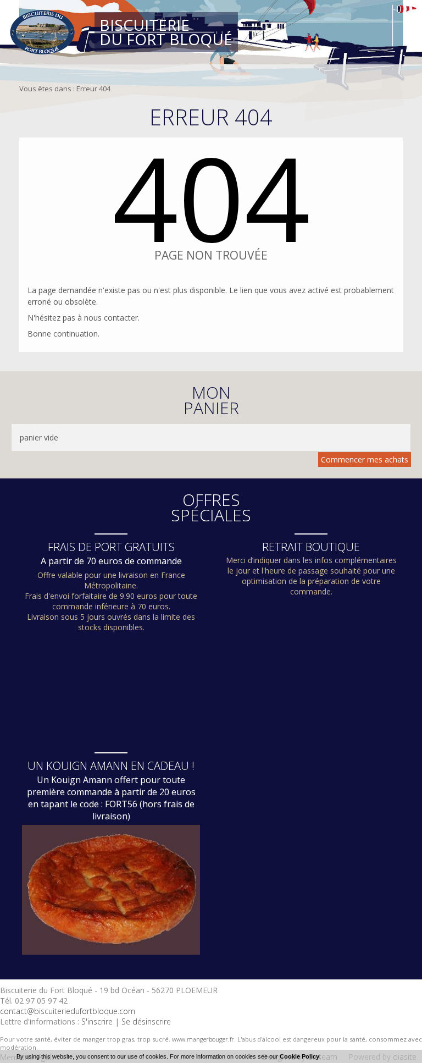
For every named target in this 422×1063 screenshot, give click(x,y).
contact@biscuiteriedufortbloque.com (67, 1011)
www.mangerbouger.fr (203, 1039)
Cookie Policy (299, 1056)
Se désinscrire (146, 1021)
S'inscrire (97, 1021)
